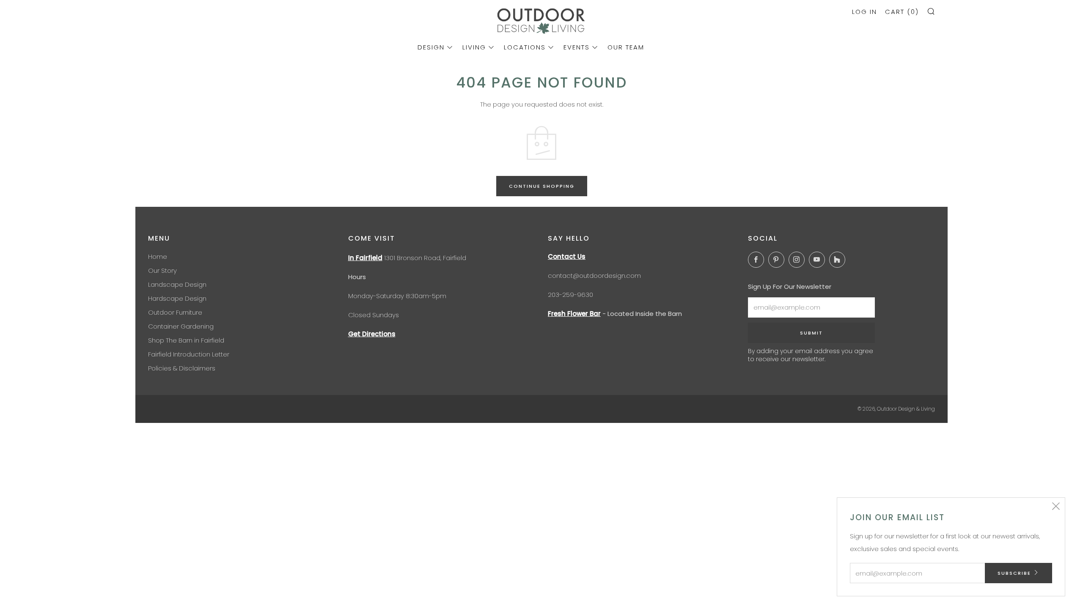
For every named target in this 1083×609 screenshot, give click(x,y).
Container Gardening (181, 326)
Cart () (902, 11)
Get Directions (372, 333)
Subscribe (1014, 573)
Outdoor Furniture (175, 312)
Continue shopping (541, 186)
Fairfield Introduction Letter (188, 354)
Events (576, 47)
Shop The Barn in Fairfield (186, 340)
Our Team (625, 47)
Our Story (162, 270)
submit (811, 332)
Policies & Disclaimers (181, 368)
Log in (864, 11)
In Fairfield (365, 257)
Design (431, 47)
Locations (525, 47)
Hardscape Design (177, 298)
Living (474, 47)
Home (157, 256)
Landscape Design (177, 284)
